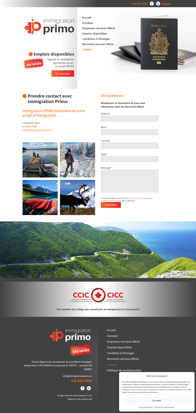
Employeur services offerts (98, 28)
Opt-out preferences (145, 407)
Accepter (157, 400)
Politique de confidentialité (164, 407)
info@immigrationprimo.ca (37, 130)
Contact (87, 49)
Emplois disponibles (94, 33)
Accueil (86, 17)
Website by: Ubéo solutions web (80, 399)
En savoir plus (63, 73)
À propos (87, 23)
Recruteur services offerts (98, 44)
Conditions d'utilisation (109, 201)
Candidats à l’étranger (96, 39)
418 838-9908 (140, 3)
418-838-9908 (81, 380)
